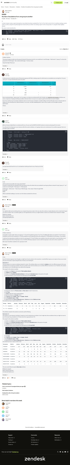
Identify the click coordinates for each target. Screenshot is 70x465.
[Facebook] (60, 452)
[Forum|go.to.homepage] (10, 2)
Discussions (12, 7)
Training (10, 440)
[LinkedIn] (62, 452)
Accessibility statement (40, 427)
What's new (57, 437)
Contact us (10, 444)
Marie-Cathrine (8, 10)
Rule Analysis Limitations (7, 390)
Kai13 (6, 177)
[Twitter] (58, 452)
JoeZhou (7, 407)
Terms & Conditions (29, 427)
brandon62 (8, 403)
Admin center (5, 394)
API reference (34, 442)
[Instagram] (67, 452)
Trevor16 (7, 74)
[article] (35, 61)
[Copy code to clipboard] (67, 31)
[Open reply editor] (35, 44)
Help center (10, 437)
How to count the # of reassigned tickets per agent (13, 386)
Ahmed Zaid (8, 419)
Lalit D (7, 411)
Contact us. (15, 452)
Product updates (34, 444)
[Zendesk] (35, 460)
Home (2, 7)
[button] (1, 2)
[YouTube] (65, 452)
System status (11, 442)
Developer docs (34, 440)
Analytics (18, 7)
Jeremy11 (8, 415)
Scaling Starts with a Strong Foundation (10, 393)
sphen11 (6, 121)
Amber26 (7, 53)
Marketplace (57, 440)
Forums (6, 7)
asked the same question (53, 97)
